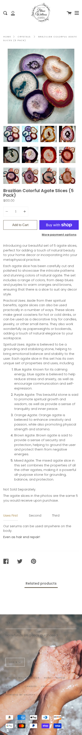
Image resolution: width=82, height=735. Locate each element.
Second (35, 515)
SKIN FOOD (12, 686)
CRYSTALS (47, 686)
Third (55, 515)
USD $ (13, 662)
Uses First (10, 515)
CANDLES (31, 686)
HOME (48, 677)
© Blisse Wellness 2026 (22, 677)
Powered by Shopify (20, 694)
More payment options (59, 235)
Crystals (24, 36)
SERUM (60, 677)
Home (7, 36)
